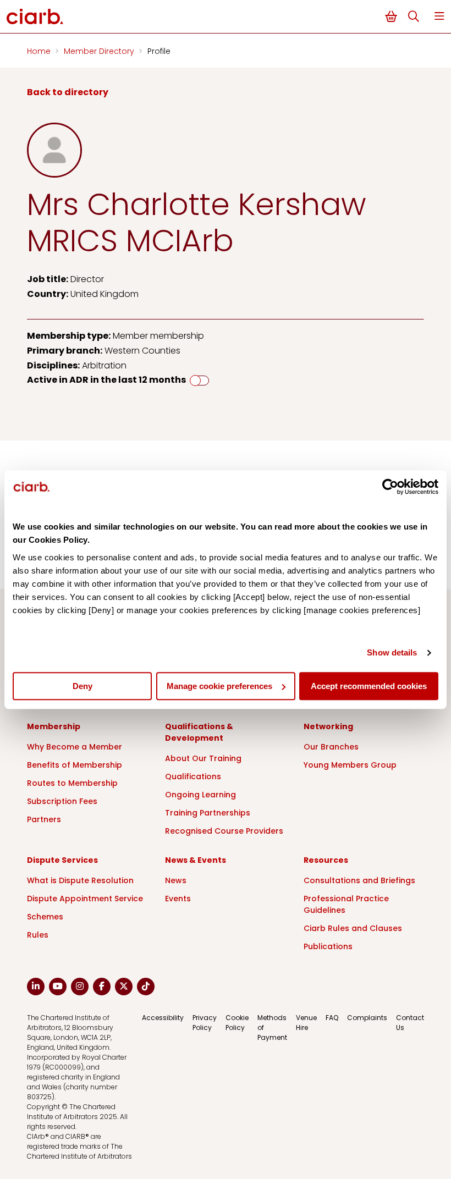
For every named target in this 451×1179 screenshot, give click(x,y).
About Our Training (203, 758)
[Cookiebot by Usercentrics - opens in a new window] (390, 486)
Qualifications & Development (199, 732)
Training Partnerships (207, 812)
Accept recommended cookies (369, 686)
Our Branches (331, 746)
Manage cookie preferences (219, 686)
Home (40, 51)
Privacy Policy (205, 1022)
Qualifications (193, 776)
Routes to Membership (72, 783)
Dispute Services (62, 860)
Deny (82, 686)
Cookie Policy (237, 1022)
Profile (158, 51)
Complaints (367, 1017)
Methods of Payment (272, 1027)
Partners (44, 819)
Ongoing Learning (200, 794)
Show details (392, 652)
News (175, 880)
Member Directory (100, 51)
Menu (439, 16)
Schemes (45, 916)
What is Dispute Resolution (80, 880)
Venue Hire (306, 1022)
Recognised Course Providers (224, 830)
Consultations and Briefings (359, 880)
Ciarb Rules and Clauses (353, 928)
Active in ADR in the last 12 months (106, 379)
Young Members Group (350, 764)
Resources (326, 860)
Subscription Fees (62, 801)
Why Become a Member (74, 746)
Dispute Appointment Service (85, 898)
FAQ (332, 1017)
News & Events (195, 860)
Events (178, 898)
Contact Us (410, 1022)
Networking (328, 726)
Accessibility (163, 1017)
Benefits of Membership (74, 764)
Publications (328, 946)
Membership (53, 726)
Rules (37, 934)
